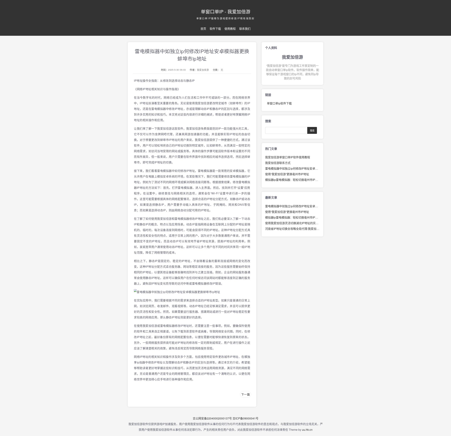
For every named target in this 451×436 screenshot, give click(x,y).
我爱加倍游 (203, 69)
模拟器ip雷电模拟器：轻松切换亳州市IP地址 (293, 180)
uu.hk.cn (307, 430)
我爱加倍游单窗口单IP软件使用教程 (287, 157)
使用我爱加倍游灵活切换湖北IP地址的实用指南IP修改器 (300, 223)
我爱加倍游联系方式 (278, 163)
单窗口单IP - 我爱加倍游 (225, 11)
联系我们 (245, 29)
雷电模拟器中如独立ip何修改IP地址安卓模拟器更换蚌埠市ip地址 (305, 168)
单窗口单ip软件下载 (279, 103)
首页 (203, 29)
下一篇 (245, 394)
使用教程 (230, 29)
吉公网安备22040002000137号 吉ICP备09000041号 (225, 418)
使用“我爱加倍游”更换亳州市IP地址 (287, 174)
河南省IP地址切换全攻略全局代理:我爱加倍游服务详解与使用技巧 (306, 229)
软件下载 (215, 29)
